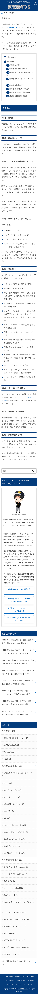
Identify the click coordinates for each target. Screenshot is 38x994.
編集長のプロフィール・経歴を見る (19, 590)
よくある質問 (10, 980)
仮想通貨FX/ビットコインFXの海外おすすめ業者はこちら (19, 600)
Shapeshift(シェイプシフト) (15, 832)
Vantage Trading (11, 752)
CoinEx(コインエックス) (14, 839)
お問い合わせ (21, 980)
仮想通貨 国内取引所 (12, 860)
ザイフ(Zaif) (9, 933)
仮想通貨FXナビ (11, 27)
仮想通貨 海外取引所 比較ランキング (17, 774)
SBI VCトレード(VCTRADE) (16, 919)
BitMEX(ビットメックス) (14, 853)
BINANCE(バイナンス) (13, 804)
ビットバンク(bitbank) (13, 888)
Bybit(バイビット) (11, 797)
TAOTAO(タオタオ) (12, 954)
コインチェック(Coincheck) (15, 867)
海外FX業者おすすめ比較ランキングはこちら (19, 619)
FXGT (7, 759)
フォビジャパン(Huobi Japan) (16, 947)
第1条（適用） (14, 65)
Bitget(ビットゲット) (12, 790)
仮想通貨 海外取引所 (12, 766)
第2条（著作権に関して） (18, 69)
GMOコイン (9, 881)
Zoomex (7, 783)
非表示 (14, 57)
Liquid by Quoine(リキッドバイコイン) (18, 903)
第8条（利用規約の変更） (18, 96)
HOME (5, 13)
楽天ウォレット (10, 895)
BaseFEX (8, 811)
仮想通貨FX (8, 731)
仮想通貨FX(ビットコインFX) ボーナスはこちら (19, 609)
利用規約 (9, 61)
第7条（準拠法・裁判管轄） (19, 92)
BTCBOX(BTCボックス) (14, 940)
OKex (6, 818)
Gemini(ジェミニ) (11, 846)
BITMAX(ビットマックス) (14, 926)
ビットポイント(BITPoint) (14, 912)
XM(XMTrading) (11, 745)
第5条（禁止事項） (15, 85)
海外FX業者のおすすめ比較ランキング (17, 962)
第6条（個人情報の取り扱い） (19, 89)
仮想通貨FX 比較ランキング (15, 738)
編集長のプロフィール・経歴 (24, 976)
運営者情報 (9, 976)
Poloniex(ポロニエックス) (14, 825)
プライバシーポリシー (14, 985)
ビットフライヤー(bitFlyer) (15, 874)
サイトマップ (28, 985)
